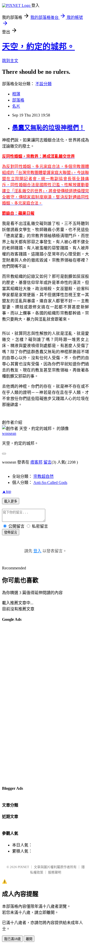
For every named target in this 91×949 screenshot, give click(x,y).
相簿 (16, 94)
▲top (6, 491)
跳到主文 (10, 61)
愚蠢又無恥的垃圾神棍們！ (48, 127)
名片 (16, 106)
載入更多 (10, 501)
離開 (29, 939)
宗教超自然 (43, 476)
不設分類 (43, 84)
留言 (47, 462)
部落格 (18, 100)
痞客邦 (36, 462)
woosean (9, 433)
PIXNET (23, 867)
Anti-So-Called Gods (50, 482)
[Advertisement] (22, 703)
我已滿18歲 (12, 939)
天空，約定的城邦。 (38, 46)
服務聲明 (54, 872)
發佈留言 (10, 532)
